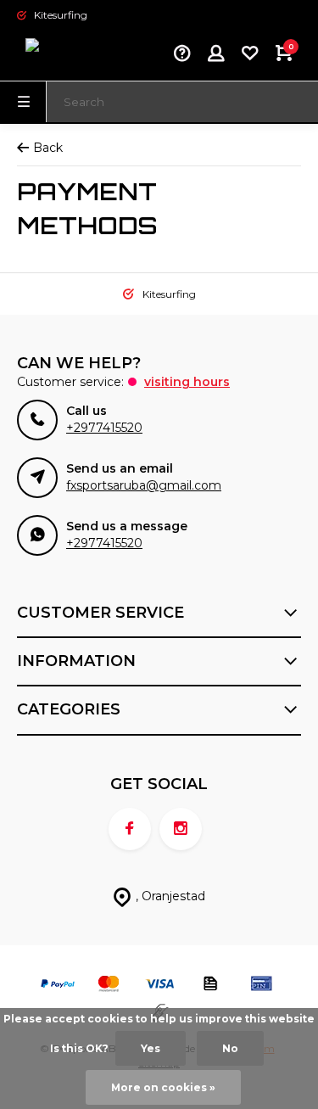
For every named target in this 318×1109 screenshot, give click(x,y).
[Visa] (159, 985)
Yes (150, 1048)
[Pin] (261, 985)
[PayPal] (57, 985)
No (230, 1048)
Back (48, 147)
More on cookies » (163, 1087)
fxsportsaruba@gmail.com (143, 485)
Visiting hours (187, 381)
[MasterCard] (108, 985)
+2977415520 (104, 427)
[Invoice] (210, 985)
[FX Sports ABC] (68, 55)
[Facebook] (130, 829)
